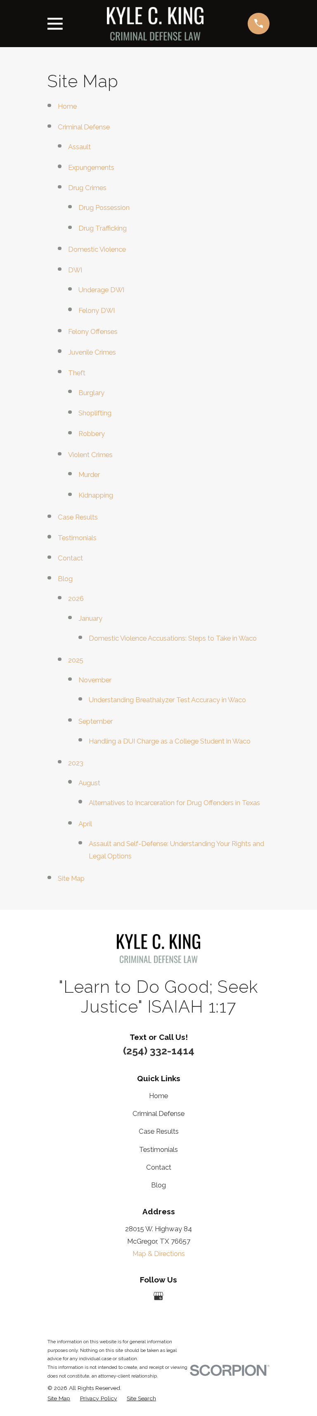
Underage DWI (101, 290)
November (94, 680)
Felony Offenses (93, 331)
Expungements (91, 167)
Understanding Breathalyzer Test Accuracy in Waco (167, 700)
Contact (70, 558)
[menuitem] (58, 1398)
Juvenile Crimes (92, 352)
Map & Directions (158, 1253)
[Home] (155, 24)
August (89, 783)
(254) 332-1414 (158, 1050)
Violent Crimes (90, 455)
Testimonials (77, 538)
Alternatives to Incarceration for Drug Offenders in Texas (174, 803)
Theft (76, 373)
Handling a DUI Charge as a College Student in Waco (170, 741)
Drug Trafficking (102, 228)
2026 (76, 598)
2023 (75, 763)
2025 (75, 660)
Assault (79, 147)
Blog (65, 579)
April (85, 824)
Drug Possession (104, 207)
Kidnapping (95, 495)
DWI (75, 270)
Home (67, 106)
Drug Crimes (87, 188)
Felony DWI (96, 310)
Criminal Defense (84, 127)
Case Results (78, 517)
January (90, 618)
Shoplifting (94, 413)
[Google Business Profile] (158, 1296)
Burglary (91, 393)
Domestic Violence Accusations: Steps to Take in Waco (173, 638)
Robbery (91, 433)
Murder (89, 474)
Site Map (71, 878)
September (95, 721)
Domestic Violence (97, 249)
